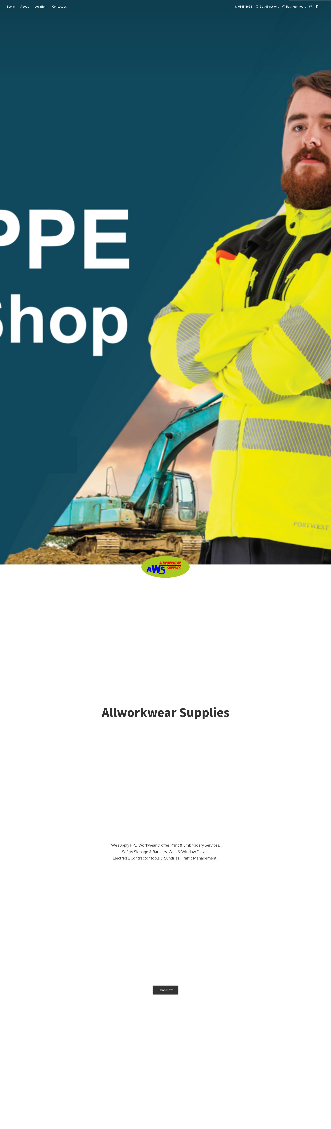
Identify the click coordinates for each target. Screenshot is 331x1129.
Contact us (59, 6)
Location (40, 6)
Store (11, 6)
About (25, 6)
